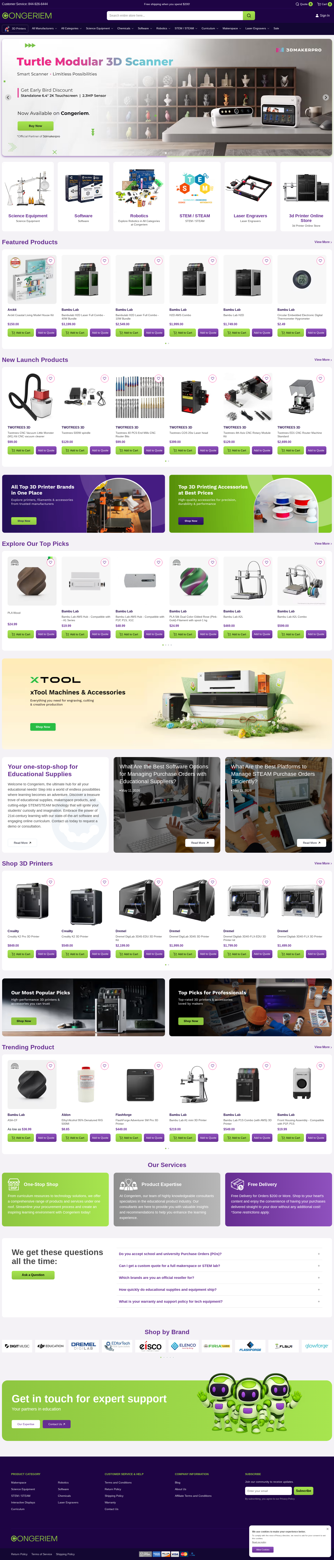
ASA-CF (13, 1120)
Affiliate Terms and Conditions (193, 1495)
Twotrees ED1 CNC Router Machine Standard (299, 434)
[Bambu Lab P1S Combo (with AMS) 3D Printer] (247, 1084)
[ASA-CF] (32, 1084)
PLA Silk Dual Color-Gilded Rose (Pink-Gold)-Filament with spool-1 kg (193, 618)
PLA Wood (14, 612)
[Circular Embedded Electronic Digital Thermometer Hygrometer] (301, 279)
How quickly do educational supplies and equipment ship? (219, 1290)
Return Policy (113, 1489)
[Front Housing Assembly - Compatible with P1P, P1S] (301, 1084)
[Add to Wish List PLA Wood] (51, 562)
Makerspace (230, 28)
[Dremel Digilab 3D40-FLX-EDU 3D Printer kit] (247, 900)
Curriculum (208, 28)
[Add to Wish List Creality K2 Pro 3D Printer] (51, 882)
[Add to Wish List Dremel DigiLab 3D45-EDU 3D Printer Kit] (158, 882)
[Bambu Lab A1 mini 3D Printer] (193, 1084)
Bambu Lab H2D (233, 315)
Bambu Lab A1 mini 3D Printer (188, 1120)
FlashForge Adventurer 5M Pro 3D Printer (137, 1122)
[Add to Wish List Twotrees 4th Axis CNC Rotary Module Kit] (266, 378)
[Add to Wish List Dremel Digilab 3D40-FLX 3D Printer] (320, 882)
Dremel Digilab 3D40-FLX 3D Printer (299, 936)
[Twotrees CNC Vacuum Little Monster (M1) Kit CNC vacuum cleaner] (32, 397)
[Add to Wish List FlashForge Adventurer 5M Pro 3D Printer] (158, 1066)
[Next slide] (326, 97)
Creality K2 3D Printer (75, 936)
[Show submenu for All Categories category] (80, 28)
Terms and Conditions (118, 1482)
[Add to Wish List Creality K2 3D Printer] (105, 882)
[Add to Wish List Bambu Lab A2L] (266, 562)
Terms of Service (41, 1554)
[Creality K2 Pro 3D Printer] (32, 900)
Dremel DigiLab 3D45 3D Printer (189, 936)
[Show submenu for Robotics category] (169, 28)
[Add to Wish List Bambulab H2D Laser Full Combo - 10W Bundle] (158, 261)
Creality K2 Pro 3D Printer (23, 936)
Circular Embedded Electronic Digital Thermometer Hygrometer (299, 317)
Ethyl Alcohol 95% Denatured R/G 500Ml (82, 1122)
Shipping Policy (114, 1495)
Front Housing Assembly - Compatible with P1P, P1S (300, 1122)
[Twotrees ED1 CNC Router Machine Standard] (301, 397)
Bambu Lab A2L (233, 616)
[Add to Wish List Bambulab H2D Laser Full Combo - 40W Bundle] (105, 261)
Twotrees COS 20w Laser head (188, 432)
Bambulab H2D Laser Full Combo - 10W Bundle (137, 317)
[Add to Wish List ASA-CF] (51, 1066)
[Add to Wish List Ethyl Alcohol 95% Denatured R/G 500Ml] (105, 1066)
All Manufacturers (43, 28)
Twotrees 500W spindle (76, 432)
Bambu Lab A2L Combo (292, 616)
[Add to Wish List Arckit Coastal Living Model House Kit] (51, 261)
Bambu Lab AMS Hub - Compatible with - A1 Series (86, 618)
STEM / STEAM (184, 28)
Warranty (110, 1502)
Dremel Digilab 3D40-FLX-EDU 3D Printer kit (244, 938)
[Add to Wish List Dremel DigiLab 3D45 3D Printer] (212, 882)
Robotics (161, 28)
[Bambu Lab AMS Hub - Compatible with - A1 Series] (86, 581)
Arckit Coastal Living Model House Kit (31, 315)
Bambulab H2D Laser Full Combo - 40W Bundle (83, 317)
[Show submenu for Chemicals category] (132, 28)
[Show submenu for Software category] (151, 28)
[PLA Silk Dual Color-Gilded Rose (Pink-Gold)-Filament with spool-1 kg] (193, 581)
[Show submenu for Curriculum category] (217, 28)
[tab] (163, 153)
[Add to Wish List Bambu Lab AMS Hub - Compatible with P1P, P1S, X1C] (158, 562)
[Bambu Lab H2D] (247, 279)
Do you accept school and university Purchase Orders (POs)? (219, 1254)
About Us (180, 1489)
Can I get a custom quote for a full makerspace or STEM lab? (219, 1266)
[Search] (249, 15)
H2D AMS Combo (180, 315)
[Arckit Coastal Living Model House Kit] (32, 279)
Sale (276, 28)
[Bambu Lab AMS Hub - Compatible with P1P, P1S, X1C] (140, 581)
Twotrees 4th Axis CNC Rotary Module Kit (247, 434)
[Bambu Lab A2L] (247, 581)
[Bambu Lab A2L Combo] (301, 581)
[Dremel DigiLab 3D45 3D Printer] (193, 900)
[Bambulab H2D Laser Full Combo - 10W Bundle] (140, 279)
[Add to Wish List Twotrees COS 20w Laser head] (212, 378)
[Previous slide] (8, 97)
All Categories (69, 28)
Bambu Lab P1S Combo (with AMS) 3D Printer (247, 1122)
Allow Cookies (262, 1549)
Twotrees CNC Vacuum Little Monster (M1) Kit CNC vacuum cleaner (31, 434)
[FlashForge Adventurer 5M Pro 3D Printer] (140, 1084)
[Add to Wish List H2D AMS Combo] (212, 261)
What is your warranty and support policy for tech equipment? (219, 1301)
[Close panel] (327, 1528)
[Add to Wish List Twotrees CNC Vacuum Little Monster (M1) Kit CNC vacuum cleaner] (51, 378)
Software (143, 28)
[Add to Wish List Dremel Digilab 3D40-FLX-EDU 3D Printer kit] (266, 882)
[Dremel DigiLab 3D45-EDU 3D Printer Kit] (140, 900)
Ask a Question (33, 1275)
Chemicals (123, 28)
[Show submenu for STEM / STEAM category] (196, 28)
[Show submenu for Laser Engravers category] (268, 28)
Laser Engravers (255, 28)
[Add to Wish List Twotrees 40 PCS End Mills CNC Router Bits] (158, 378)
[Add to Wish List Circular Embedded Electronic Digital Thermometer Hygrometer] (320, 261)
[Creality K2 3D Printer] (86, 900)
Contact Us (111, 1509)
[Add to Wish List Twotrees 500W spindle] (105, 378)
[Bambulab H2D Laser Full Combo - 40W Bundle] (86, 279)
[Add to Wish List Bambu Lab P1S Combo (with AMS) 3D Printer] (266, 1066)
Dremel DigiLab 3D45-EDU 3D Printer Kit (139, 938)
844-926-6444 (38, 4)
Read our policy (259, 1542)
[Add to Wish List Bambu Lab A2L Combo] (320, 562)
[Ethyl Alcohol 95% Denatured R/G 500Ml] (86, 1084)
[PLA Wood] (32, 581)
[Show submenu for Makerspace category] (240, 28)
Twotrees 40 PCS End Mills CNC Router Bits (136, 434)
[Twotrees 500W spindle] (86, 397)
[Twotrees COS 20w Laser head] (193, 397)
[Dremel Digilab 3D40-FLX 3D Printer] (301, 900)
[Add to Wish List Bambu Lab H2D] (266, 261)
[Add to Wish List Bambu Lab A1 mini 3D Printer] (212, 1066)
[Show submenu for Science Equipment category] (112, 28)
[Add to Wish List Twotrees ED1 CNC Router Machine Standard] (320, 378)
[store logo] (27, 15)
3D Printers (19, 28)
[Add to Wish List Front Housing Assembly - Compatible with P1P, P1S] (320, 1066)
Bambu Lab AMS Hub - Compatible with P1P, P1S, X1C (140, 618)
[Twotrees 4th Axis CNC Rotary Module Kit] (247, 397)
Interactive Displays (23, 1502)
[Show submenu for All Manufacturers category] (56, 28)
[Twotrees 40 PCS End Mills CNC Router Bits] (140, 397)
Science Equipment (98, 28)
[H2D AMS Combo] (193, 279)
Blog (177, 1482)
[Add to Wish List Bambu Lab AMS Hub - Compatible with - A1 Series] (105, 562)
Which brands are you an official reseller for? (219, 1278)
